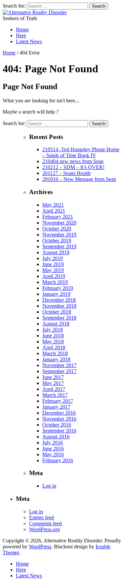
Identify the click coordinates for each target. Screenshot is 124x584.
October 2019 (56, 240)
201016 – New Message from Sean (79, 179)
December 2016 (59, 413)
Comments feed (45, 523)
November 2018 (59, 306)
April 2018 (53, 347)
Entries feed (41, 517)
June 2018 (53, 335)
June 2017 (53, 377)
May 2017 (53, 383)
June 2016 (53, 448)
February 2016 (57, 460)
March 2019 (55, 282)
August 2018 (55, 323)
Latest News (29, 41)
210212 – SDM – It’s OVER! (73, 167)
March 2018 (55, 353)
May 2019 (53, 270)
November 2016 (59, 419)
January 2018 (56, 359)
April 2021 (53, 211)
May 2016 (53, 454)
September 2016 (59, 430)
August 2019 (55, 252)
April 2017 (53, 389)
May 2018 (53, 341)
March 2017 (55, 395)
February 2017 (57, 401)
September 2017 (59, 371)
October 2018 (56, 312)
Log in (49, 486)
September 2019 (59, 246)
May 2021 (53, 205)
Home (22, 29)
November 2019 (59, 234)
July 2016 (52, 442)
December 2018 (59, 300)
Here (21, 35)
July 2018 (52, 329)
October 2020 (56, 228)
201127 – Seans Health (66, 173)
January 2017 (56, 407)
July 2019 (52, 258)
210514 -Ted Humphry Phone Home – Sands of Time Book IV (80, 152)
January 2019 (56, 294)
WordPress (40, 546)
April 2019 (53, 276)
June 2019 (53, 264)
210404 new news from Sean (72, 161)
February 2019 (57, 288)
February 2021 (57, 217)
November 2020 (59, 222)
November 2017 (59, 365)
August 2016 (55, 436)
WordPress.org (44, 529)
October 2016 (56, 425)
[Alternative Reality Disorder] (35, 12)
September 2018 (59, 318)
